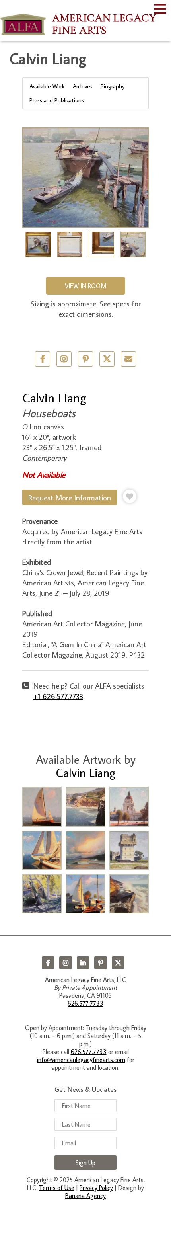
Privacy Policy (96, 1188)
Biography (112, 86)
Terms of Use (56, 1188)
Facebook (48, 962)
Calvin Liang (54, 397)
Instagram (65, 962)
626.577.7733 (85, 1003)
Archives (83, 86)
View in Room (85, 286)
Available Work (47, 86)
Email (128, 359)
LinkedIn (83, 962)
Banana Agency (85, 1196)
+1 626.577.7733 (58, 696)
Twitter (107, 359)
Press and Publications (56, 100)
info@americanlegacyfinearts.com (81, 1059)
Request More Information (69, 497)
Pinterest (100, 962)
